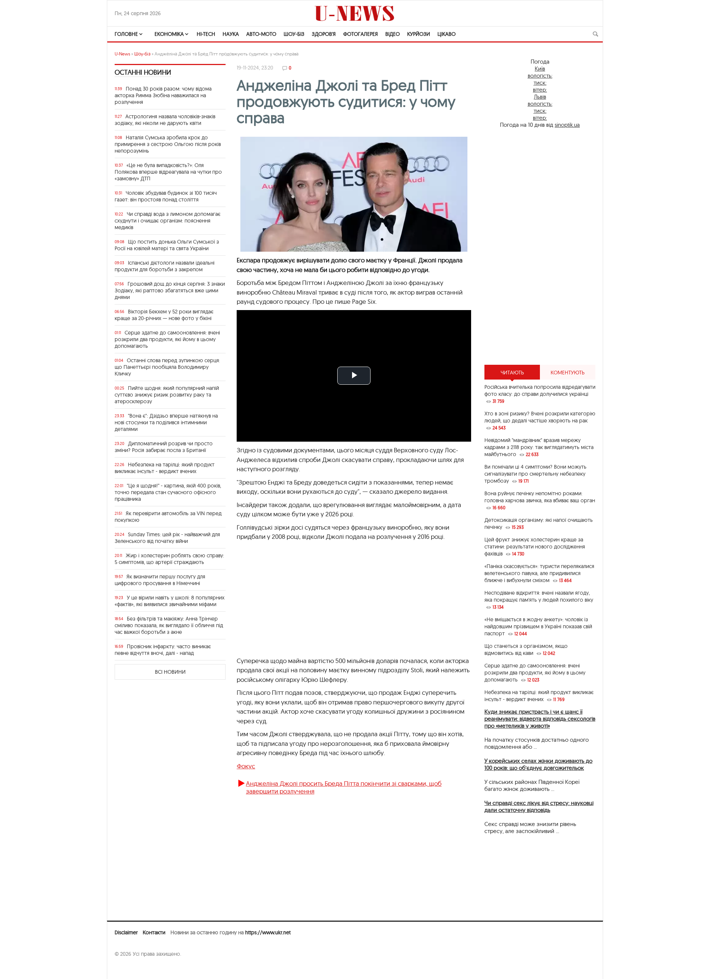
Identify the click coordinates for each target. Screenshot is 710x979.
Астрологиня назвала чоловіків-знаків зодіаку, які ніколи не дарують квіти (165, 119)
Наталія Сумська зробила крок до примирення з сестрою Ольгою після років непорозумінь (168, 144)
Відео (392, 34)
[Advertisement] (354, 602)
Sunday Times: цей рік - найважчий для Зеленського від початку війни (167, 537)
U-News (122, 54)
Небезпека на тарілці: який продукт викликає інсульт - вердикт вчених (164, 468)
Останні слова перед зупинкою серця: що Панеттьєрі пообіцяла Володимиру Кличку (167, 367)
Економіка (169, 34)
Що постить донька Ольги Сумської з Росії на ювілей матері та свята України (167, 245)
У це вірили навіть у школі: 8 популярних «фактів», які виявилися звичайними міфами (169, 601)
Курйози (418, 34)
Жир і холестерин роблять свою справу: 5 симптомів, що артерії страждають (169, 558)
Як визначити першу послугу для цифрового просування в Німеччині (160, 580)
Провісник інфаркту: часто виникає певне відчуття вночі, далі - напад (163, 649)
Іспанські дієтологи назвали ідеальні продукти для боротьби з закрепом (164, 266)
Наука (231, 34)
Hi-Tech (206, 34)
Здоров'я (324, 34)
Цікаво (446, 34)
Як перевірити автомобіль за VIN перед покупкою (168, 516)
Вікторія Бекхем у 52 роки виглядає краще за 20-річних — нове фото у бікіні (164, 315)
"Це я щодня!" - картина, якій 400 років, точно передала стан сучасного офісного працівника (168, 492)
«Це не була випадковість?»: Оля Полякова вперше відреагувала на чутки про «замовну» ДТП (168, 172)
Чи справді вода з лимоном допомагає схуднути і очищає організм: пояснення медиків (167, 221)
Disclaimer (126, 932)
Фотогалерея (360, 34)
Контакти (154, 932)
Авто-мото (261, 34)
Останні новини (143, 72)
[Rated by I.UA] (131, 968)
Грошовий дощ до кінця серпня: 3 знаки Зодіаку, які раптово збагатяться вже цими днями (170, 290)
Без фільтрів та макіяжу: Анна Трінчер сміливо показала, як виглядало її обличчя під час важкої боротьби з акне (169, 625)
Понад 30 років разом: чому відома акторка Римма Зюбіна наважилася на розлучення (163, 95)
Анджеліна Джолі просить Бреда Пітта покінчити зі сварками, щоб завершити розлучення (344, 787)
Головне (126, 34)
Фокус (246, 766)
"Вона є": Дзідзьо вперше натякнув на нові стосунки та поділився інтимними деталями (166, 422)
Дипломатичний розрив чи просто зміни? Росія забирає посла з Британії (164, 446)
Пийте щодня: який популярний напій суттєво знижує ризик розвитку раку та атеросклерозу (167, 395)
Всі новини (170, 672)
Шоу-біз (294, 34)
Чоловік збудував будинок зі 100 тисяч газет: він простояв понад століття (166, 196)
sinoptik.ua (567, 124)
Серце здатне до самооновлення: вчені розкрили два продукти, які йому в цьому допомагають (167, 339)
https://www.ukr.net (268, 932)
